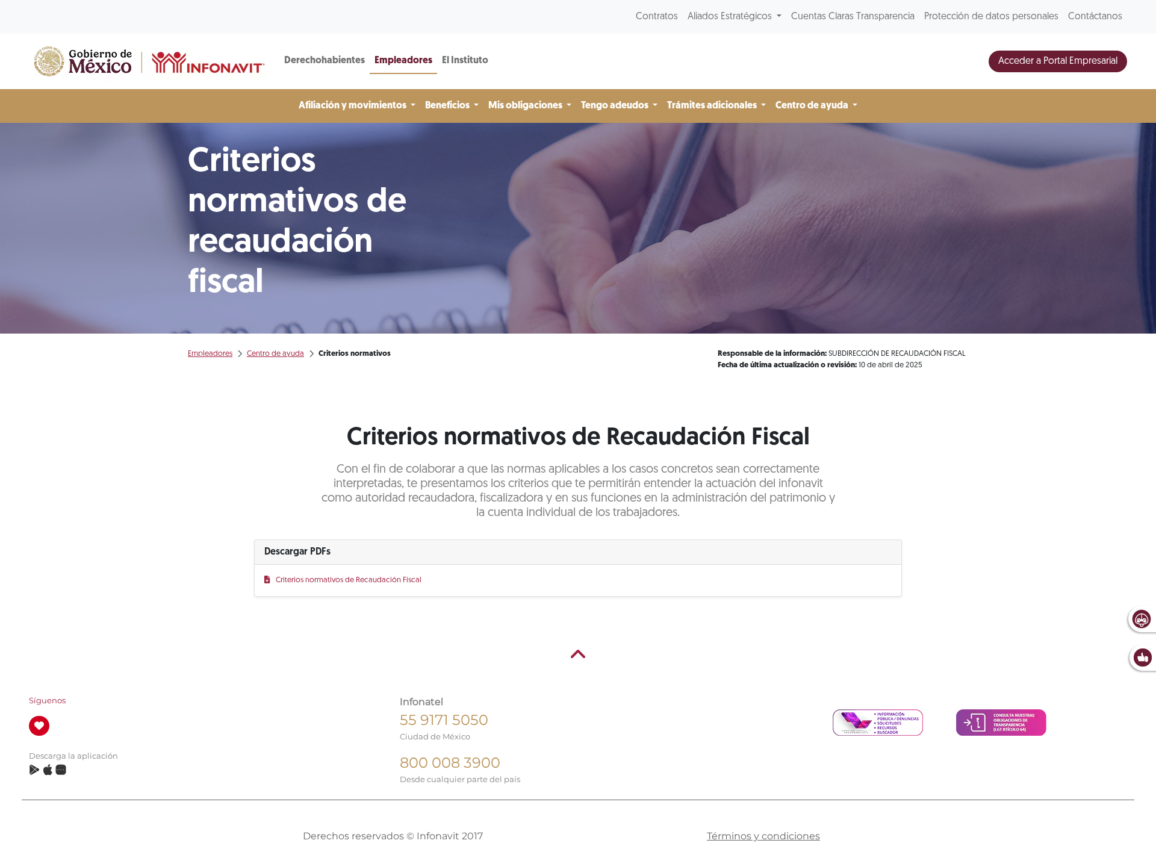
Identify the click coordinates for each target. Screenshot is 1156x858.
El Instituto (465, 61)
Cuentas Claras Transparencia (853, 17)
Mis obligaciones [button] (526, 106)
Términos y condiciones (763, 836)
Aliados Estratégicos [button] (731, 17)
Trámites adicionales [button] (713, 106)
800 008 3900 (450, 762)
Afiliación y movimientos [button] (353, 106)
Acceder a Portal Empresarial (1057, 61)
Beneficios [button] (448, 106)
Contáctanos (1095, 17)
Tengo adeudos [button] (615, 106)
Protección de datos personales (991, 17)
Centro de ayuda (275, 354)
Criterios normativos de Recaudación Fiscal (348, 580)
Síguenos (47, 700)
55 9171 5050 (444, 720)
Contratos (657, 17)
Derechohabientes (324, 61)
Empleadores (403, 61)
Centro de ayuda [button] (812, 106)
